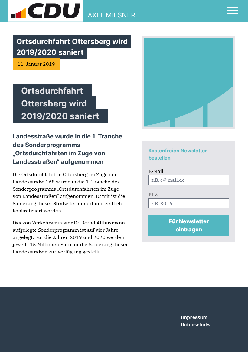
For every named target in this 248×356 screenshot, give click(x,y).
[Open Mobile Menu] (233, 11)
